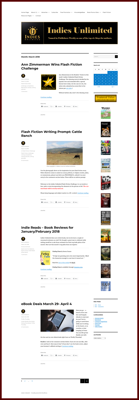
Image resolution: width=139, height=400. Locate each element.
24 (116, 81)
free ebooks (28, 323)
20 (102, 81)
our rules (69, 88)
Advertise (44, 12)
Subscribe (55, 12)
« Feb (98, 86)
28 (105, 84)
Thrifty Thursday (25, 319)
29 (109, 84)
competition (30, 86)
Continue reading (46, 97)
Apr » (113, 86)
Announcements (25, 246)
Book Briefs (98, 320)
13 (102, 78)
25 (95, 84)
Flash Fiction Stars (26, 83)
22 (109, 81)
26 (99, 84)
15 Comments (24, 160)
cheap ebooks (25, 321)
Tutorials (97, 325)
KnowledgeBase (79, 12)
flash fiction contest (26, 87)
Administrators (25, 79)
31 (116, 84)
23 (112, 81)
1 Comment (24, 91)
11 (95, 78)
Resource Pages (26, 15)
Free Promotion (65, 12)
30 (112, 84)
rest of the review (64, 262)
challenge (24, 86)
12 (98, 78)
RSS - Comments (99, 306)
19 (98, 81)
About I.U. (34, 12)
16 (112, 78)
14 (105, 78)
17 (116, 78)
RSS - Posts (98, 305)
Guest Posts (98, 323)
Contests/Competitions (101, 321)
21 (105, 81)
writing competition (26, 154)
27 (102, 84)
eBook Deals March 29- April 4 (46, 304)
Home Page (25, 12)
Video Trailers (98, 326)
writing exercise (25, 156)
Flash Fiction (107, 12)
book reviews (24, 250)
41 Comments (24, 327)
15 (109, 78)
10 (116, 75)
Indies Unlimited (25, 393)
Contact (38, 15)
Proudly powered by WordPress (39, 393)
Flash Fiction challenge (27, 153)
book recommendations (27, 249)
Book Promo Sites (93, 12)
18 (95, 81)
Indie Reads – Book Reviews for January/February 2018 (47, 229)
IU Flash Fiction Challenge (28, 151)
